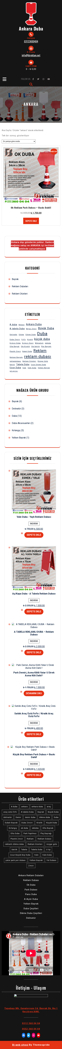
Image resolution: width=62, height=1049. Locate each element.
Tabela (24, 850)
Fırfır (23, 339)
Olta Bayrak (14, 346)
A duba (13, 324)
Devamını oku (34, 693)
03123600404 (31, 41)
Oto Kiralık (25, 346)
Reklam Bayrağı (16, 357)
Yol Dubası (51, 860)
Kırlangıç (16, 430)
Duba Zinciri (15, 339)
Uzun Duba (15, 367)
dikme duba (44, 817)
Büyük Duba (46, 328)
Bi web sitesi (20, 1044)
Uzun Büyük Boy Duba (20, 855)
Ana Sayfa (6, 130)
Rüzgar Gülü (43, 361)
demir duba (30, 817)
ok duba (24, 828)
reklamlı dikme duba (14, 844)
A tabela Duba (17, 328)
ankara (24, 807)
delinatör (7, 817)
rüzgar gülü (51, 844)
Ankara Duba (31, 28)
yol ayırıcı (14, 371)
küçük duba (42, 339)
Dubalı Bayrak (11, 823)
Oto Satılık (35, 346)
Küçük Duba (51, 823)
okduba (48, 343)
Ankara (22, 325)
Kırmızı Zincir (28, 343)
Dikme (21, 335)
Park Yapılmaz (30, 833)
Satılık (12, 365)
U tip (48, 850)
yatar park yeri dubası (16, 860)
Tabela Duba (22, 364)
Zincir (31, 866)
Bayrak (15, 279)
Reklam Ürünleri (20, 293)
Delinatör (13, 335)
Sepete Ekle (31, 220)
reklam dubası (37, 356)
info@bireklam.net (31, 55)
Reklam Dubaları (20, 286)
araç (49, 807)
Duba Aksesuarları (21, 423)
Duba (42, 333)
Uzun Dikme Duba (38, 365)
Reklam (40, 350)
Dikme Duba (31, 335)
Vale (24, 368)
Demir (18, 817)
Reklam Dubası (44, 839)
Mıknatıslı (39, 343)
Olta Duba (15, 833)
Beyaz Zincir (31, 329)
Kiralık (30, 339)
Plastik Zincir (15, 351)
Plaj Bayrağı (46, 346)
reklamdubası (15, 361)
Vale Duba (32, 368)
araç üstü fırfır (10, 812)
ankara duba (37, 807)
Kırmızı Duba (15, 343)
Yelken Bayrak (44, 368)
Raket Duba (27, 351)
